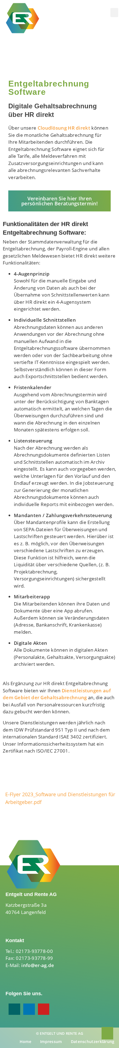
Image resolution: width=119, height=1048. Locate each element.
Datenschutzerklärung (93, 1041)
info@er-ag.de (37, 965)
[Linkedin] (29, 1009)
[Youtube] (44, 1009)
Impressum (51, 1041)
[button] (114, 12)
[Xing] (14, 1009)
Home (25, 1041)
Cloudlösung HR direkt (64, 128)
